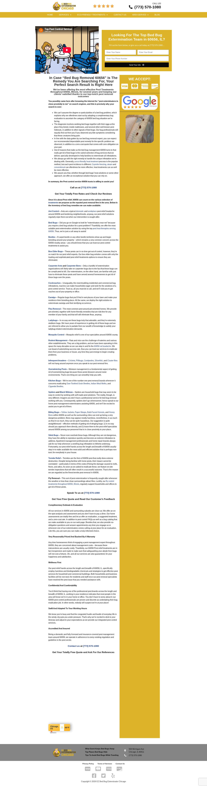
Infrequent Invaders (57, 361)
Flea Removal (54, 309)
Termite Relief (54, 458)
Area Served (139, 15)
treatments (53, 203)
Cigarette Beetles (55, 386)
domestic (80, 211)
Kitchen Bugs (54, 381)
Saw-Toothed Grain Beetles (78, 383)
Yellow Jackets (67, 412)
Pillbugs (79, 361)
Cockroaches (54, 283)
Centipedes (89, 361)
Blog (157, 15)
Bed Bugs (53, 223)
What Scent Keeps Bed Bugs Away (99, 749)
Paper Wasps (80, 412)
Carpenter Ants (55, 266)
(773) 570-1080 (156, 45)
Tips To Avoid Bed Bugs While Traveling (101, 755)
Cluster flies (112, 361)
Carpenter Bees (74, 266)
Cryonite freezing (99, 164)
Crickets (71, 361)
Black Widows (66, 392)
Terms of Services (105, 764)
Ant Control (53, 211)
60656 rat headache (102, 346)
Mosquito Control (56, 335)
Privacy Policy (88, 764)
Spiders (51, 392)
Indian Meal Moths (98, 383)
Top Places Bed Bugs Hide (96, 752)
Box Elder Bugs (55, 251)
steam (109, 164)
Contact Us (120, 15)
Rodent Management (57, 340)
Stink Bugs (53, 435)
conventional (59, 167)
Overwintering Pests (57, 369)
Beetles (51, 237)
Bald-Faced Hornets (95, 412)
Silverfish (99, 361)
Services (64, 15)
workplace (92, 211)
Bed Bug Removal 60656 (84, 78)
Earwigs (52, 297)
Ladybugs (53, 320)
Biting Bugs (53, 412)
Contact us (74, 646)
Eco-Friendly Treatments (91, 15)
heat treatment (92, 161)
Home (50, 15)
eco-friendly (81, 161)
